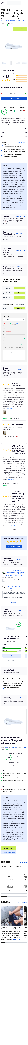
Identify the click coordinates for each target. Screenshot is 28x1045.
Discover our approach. (9, 689)
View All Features (22, 142)
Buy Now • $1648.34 (20, 29)
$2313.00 (19, 297)
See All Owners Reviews (14, 546)
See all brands (23, 862)
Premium (3, 25)
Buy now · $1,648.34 (8, 848)
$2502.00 (19, 292)
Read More (9, 408)
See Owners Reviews (14, 98)
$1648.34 (19, 288)
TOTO (2, 20)
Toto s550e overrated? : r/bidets (14, 587)
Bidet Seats (21, 20)
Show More (14, 602)
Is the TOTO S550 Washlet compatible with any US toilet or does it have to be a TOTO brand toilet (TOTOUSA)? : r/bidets (15, 573)
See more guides (22, 902)
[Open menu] (16, 20)
